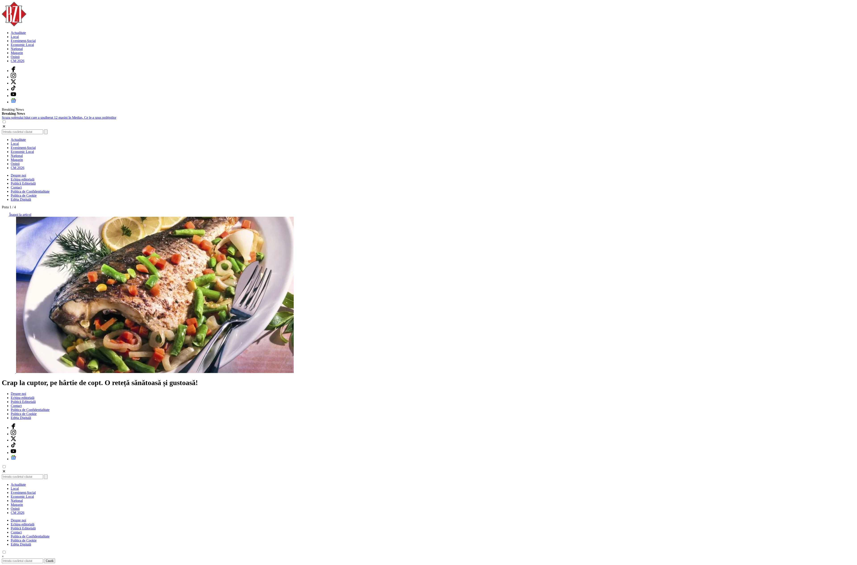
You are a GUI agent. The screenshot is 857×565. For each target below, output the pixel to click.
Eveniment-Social (23, 41)
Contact (16, 187)
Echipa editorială (22, 179)
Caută (49, 561)
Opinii (15, 57)
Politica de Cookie (24, 195)
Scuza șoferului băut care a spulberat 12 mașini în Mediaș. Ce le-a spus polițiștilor (59, 117)
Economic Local (22, 45)
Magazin (17, 53)
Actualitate (18, 33)
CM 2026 (17, 61)
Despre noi (18, 175)
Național (17, 49)
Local (15, 37)
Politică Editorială (23, 183)
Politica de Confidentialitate (30, 191)
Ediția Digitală (21, 199)
